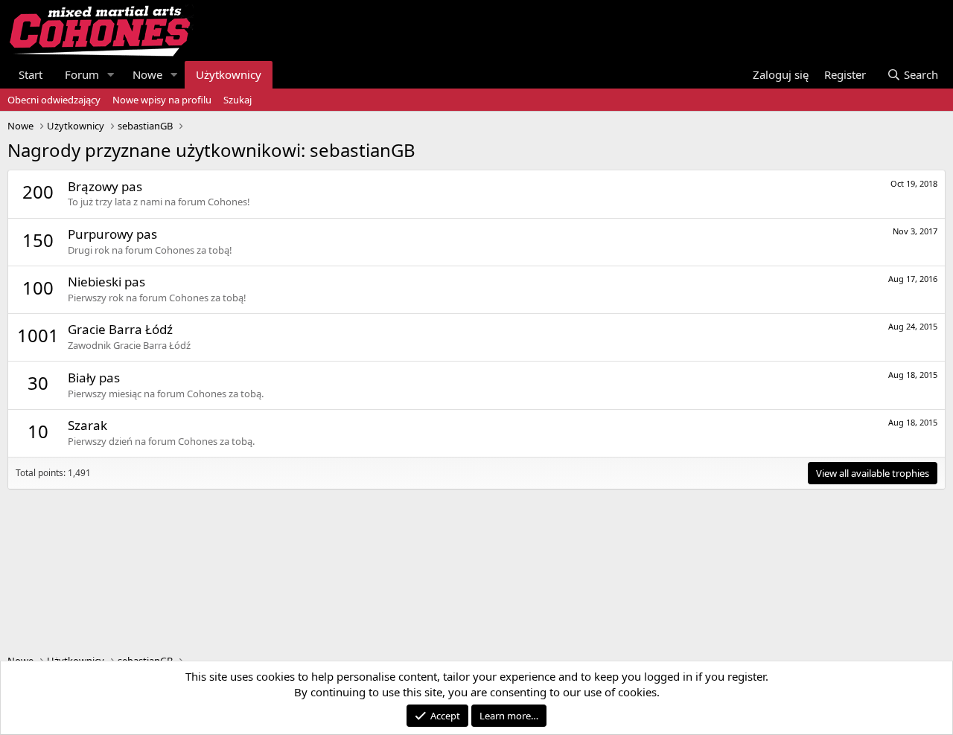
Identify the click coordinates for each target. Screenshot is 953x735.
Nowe (147, 74)
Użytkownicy (228, 74)
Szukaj (237, 99)
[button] (111, 75)
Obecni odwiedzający (54, 99)
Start (30, 74)
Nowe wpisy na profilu (161, 99)
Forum (82, 74)
